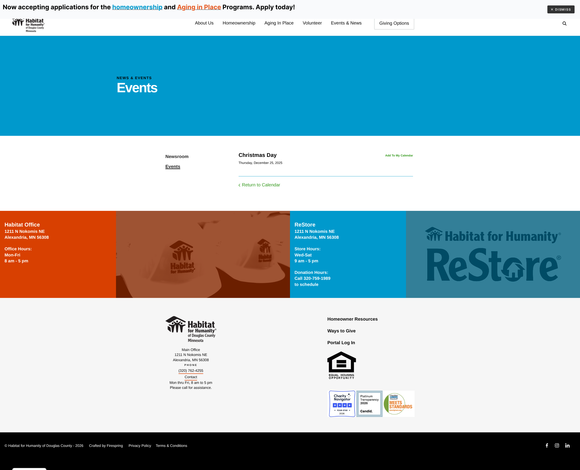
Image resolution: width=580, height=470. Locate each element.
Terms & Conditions (171, 446)
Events (172, 166)
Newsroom (176, 156)
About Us (204, 23)
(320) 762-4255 (191, 371)
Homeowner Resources (352, 319)
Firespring (115, 446)
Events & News (346, 23)
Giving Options (394, 23)
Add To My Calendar (399, 155)
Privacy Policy (139, 446)
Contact (191, 377)
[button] (564, 23)
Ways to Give (341, 331)
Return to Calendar (261, 185)
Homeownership (239, 23)
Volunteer (312, 23)
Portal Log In (341, 342)
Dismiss (563, 9)
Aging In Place (279, 23)
